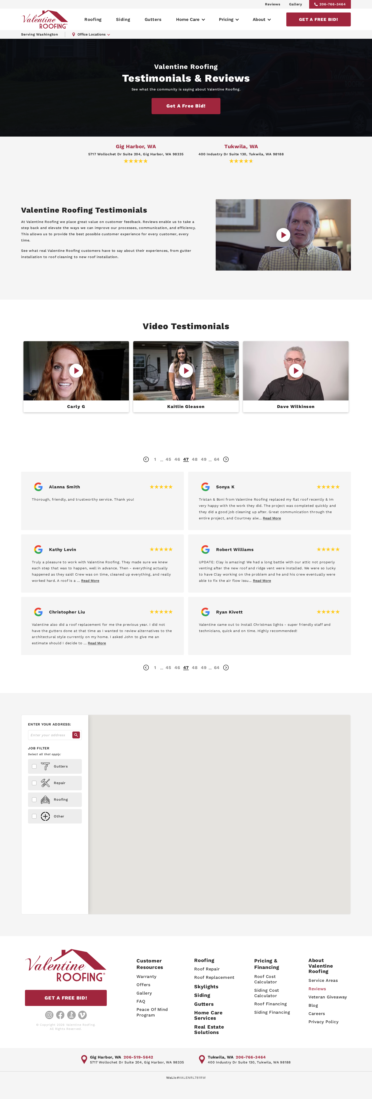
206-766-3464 (332, 4)
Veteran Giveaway (327, 997)
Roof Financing (270, 1003)
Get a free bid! (186, 106)
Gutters (153, 19)
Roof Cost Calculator (265, 979)
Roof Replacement (214, 977)
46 (177, 459)
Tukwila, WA (241, 146)
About (259, 19)
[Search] (76, 735)
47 (186, 459)
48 (195, 459)
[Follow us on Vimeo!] (82, 1015)
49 (204, 459)
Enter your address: (49, 724)
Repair (60, 783)
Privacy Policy (323, 1021)
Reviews (272, 4)
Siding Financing (272, 1012)
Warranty (146, 976)
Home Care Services (208, 1015)
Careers (316, 1013)
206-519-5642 (138, 1057)
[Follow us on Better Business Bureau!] (71, 1015)
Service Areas (323, 980)
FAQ (140, 1001)
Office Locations (92, 34)
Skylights (206, 986)
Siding (123, 19)
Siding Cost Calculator (266, 993)
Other (59, 816)
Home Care (188, 19)
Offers (143, 984)
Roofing (93, 19)
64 (217, 459)
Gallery (295, 4)
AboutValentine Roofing (320, 966)
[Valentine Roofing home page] (44, 19)
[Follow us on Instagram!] (49, 1015)
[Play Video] (76, 371)
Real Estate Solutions (209, 1029)
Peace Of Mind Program (152, 1012)
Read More (272, 518)
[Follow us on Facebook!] (60, 1015)
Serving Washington (39, 34)
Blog (313, 1005)
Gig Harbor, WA (136, 146)
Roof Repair (207, 969)
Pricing (226, 19)
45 (168, 459)
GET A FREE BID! (318, 19)
